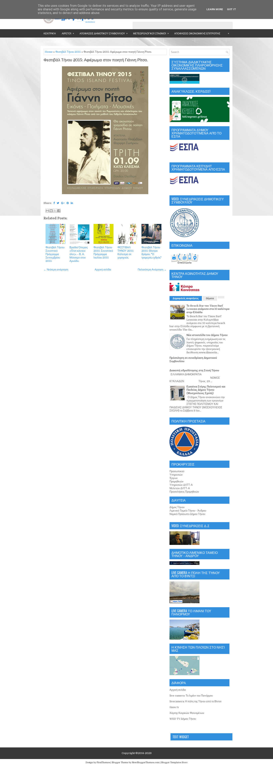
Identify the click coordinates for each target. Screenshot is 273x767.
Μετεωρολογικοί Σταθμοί (151, 33)
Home (49, 51)
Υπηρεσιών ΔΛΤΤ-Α (181, 484)
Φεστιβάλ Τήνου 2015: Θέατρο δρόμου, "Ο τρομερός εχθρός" (151, 252)
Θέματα (210, 298)
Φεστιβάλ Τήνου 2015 (68, 51)
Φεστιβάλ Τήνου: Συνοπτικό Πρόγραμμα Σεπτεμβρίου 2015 (55, 254)
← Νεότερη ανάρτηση (56, 269)
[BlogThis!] (51, 211)
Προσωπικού (176, 471)
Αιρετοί (68, 33)
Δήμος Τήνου (176, 507)
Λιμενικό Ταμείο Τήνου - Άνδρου (187, 510)
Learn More (214, 9)
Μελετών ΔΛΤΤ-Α (179, 488)
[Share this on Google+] (63, 203)
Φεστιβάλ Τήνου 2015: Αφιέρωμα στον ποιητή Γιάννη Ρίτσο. (96, 60)
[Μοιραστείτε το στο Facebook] (59, 211)
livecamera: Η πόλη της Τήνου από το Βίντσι (195, 701)
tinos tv (174, 707)
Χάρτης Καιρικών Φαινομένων (186, 712)
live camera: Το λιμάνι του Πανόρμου (191, 695)
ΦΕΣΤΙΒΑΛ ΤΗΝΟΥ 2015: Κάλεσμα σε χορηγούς (126, 252)
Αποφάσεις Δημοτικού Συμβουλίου (104, 33)
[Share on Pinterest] (68, 203)
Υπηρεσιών (176, 474)
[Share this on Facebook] (54, 203)
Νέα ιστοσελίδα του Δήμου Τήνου (207, 335)
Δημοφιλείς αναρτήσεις (186, 298)
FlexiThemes (103, 762)
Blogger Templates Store (174, 762)
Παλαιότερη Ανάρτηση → (152, 269)
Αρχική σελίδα (103, 269)
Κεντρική (50, 33)
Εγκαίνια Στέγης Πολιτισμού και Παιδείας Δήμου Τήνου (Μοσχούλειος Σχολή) (205, 390)
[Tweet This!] (58, 203)
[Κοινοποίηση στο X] (55, 211)
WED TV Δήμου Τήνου (182, 718)
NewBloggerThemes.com (145, 762)
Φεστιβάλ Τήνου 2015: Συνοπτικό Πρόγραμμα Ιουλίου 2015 (103, 252)
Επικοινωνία (52, 41)
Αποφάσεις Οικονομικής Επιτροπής (197, 33)
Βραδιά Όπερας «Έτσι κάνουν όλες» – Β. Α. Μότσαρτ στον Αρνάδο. (79, 254)
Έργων (173, 478)
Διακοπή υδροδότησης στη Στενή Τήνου (194, 370)
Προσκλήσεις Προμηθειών (184, 491)
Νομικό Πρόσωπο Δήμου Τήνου (187, 514)
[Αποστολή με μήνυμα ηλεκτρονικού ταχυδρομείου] (47, 211)
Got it (231, 9)
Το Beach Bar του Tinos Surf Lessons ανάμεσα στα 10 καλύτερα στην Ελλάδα (207, 309)
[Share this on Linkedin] (72, 203)
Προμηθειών (176, 481)
